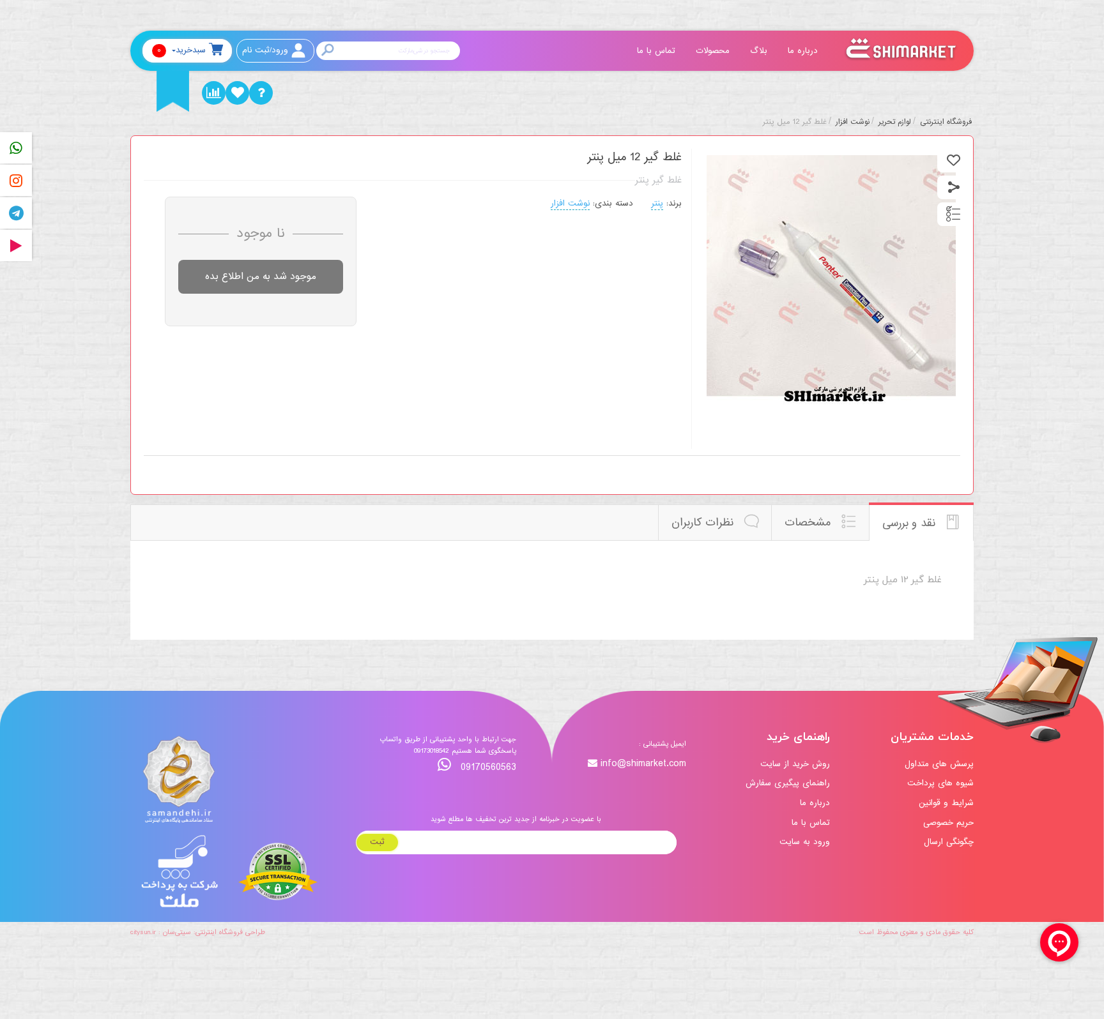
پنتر (657, 203)
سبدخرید (181, 50)
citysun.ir (143, 932)
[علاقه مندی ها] (237, 93)
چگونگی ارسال (949, 842)
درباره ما (804, 51)
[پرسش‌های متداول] (261, 93)
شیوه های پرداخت (940, 783)
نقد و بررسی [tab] (910, 523)
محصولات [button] (714, 51)
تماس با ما (657, 51)
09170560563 (486, 767)
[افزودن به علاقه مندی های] (953, 160)
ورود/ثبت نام (265, 50)
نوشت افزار (570, 203)
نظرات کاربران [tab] (704, 522)
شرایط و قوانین (946, 803)
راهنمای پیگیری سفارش (788, 783)
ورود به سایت (804, 842)
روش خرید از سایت (795, 764)
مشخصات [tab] (809, 522)
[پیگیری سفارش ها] (214, 93)
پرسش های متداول (939, 764)
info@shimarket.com (643, 764)
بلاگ (760, 51)
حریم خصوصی (948, 823)
